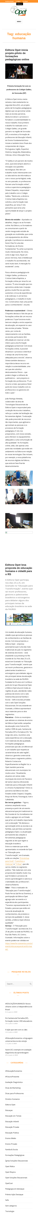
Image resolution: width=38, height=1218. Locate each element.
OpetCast (9, 1183)
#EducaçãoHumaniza (13, 1071)
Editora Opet (10, 1104)
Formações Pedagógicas (14, 1155)
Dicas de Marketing (13, 1088)
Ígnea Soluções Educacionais (16, 1161)
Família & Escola (11, 1149)
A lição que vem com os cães (16, 1030)
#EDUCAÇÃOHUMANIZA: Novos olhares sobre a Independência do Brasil (18, 1007)
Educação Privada (12, 1127)
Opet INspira (10, 1172)
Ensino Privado (11, 1144)
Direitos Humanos (12, 1099)
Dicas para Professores (14, 1093)
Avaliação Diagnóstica (13, 1082)
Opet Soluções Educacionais (16, 1177)
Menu (19, 21)
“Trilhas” (18, 864)
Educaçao (9, 1110)
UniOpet (25, 1)
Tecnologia (9, 1211)
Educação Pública (12, 1133)
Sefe (7, 1200)
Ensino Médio (10, 1138)
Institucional (9, 1)
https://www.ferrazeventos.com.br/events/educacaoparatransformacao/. (19, 946)
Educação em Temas (13, 1116)
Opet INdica (10, 1166)
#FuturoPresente (12, 1077)
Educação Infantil (12, 1121)
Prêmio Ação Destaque (14, 1194)
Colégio (18, 1)
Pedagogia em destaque (14, 1189)
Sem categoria (11, 1206)
